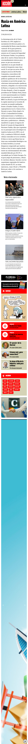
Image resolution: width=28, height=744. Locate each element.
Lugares (5, 389)
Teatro (17, 380)
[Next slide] (25, 605)
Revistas (10, 383)
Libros (11, 389)
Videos (5, 380)
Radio (5, 386)
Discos (10, 392)
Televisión (11, 380)
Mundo (3, 16)
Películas (11, 386)
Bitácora (9, 16)
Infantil (5, 392)
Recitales (17, 383)
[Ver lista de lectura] (25, 741)
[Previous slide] (3, 605)
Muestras (17, 386)
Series (5, 383)
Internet (17, 389)
